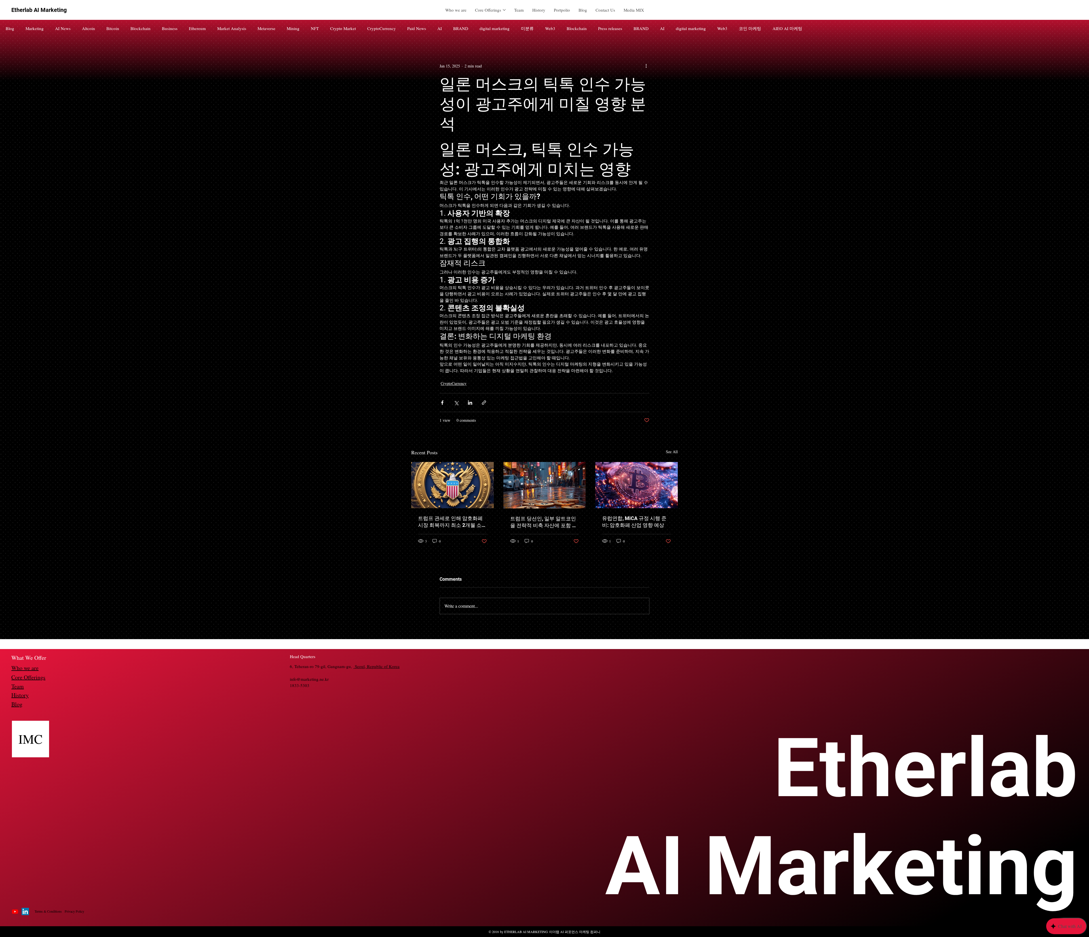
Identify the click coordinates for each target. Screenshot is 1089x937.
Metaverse (266, 28)
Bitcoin (112, 28)
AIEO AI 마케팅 (787, 28)
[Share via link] (484, 402)
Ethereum (197, 28)
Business (170, 28)
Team (17, 686)
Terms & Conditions (48, 911)
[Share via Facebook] (442, 402)
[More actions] (646, 65)
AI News (63, 28)
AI (439, 28)
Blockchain (140, 28)
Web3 (550, 28)
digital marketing (495, 28)
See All (672, 451)
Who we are (25, 668)
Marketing (35, 28)
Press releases (610, 28)
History (20, 695)
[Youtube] (15, 911)
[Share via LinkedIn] (470, 402)
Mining (293, 28)
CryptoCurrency (381, 28)
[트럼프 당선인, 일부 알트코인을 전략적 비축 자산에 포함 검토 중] (544, 485)
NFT (315, 28)
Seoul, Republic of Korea (376, 666)
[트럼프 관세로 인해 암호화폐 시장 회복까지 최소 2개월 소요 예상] (452, 485)
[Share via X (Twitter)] (456, 402)
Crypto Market (343, 28)
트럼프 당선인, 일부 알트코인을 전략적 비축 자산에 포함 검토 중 (543, 522)
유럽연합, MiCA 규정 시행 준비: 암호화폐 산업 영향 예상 (634, 521)
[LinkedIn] (25, 911)
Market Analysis (231, 28)
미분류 (527, 28)
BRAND (460, 28)
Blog (10, 28)
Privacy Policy (74, 911)
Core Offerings (28, 677)
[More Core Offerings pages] (504, 10)
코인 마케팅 (750, 28)
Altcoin (88, 28)
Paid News (416, 28)
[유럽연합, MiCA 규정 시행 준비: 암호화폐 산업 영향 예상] (636, 485)
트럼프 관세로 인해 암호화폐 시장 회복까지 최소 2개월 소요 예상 (452, 522)
